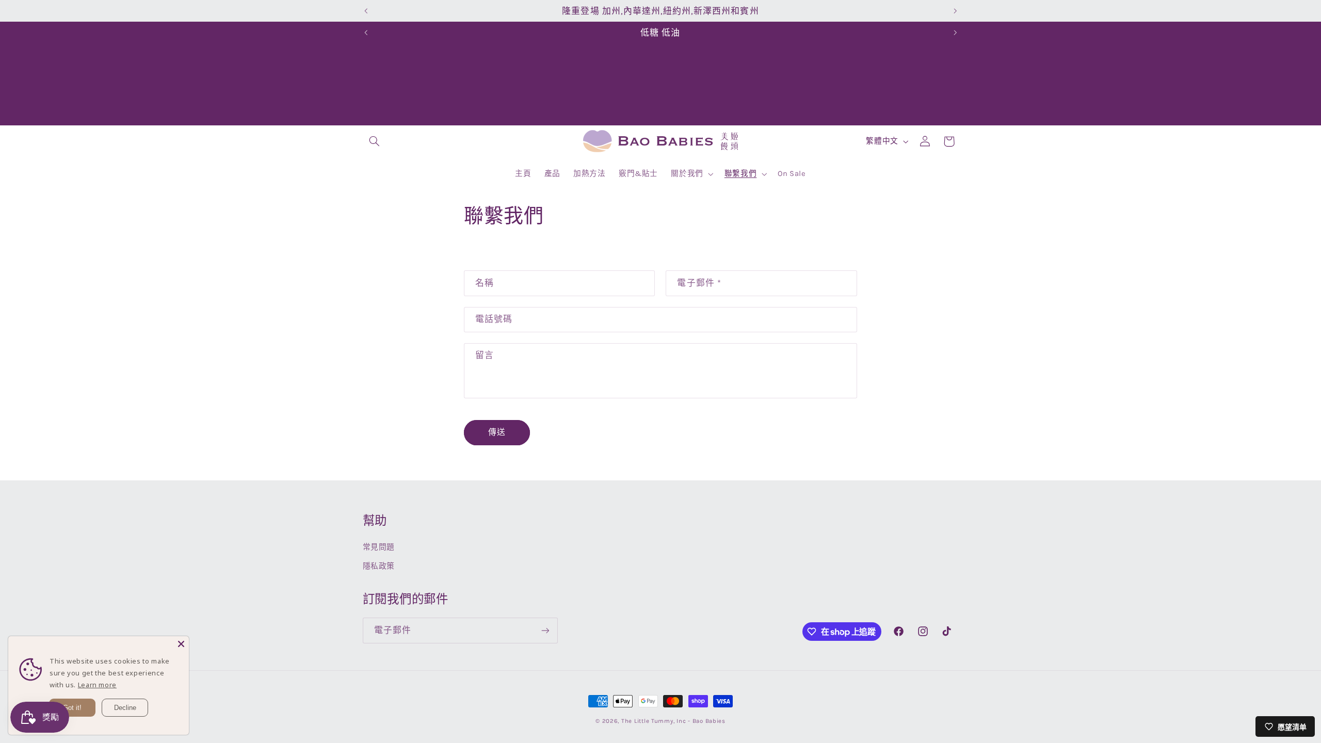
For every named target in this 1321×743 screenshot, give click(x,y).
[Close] (181, 644)
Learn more (97, 684)
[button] (374, 141)
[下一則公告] (955, 11)
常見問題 (379, 547)
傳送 (497, 432)
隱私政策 (379, 566)
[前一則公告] (366, 11)
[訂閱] (545, 630)
